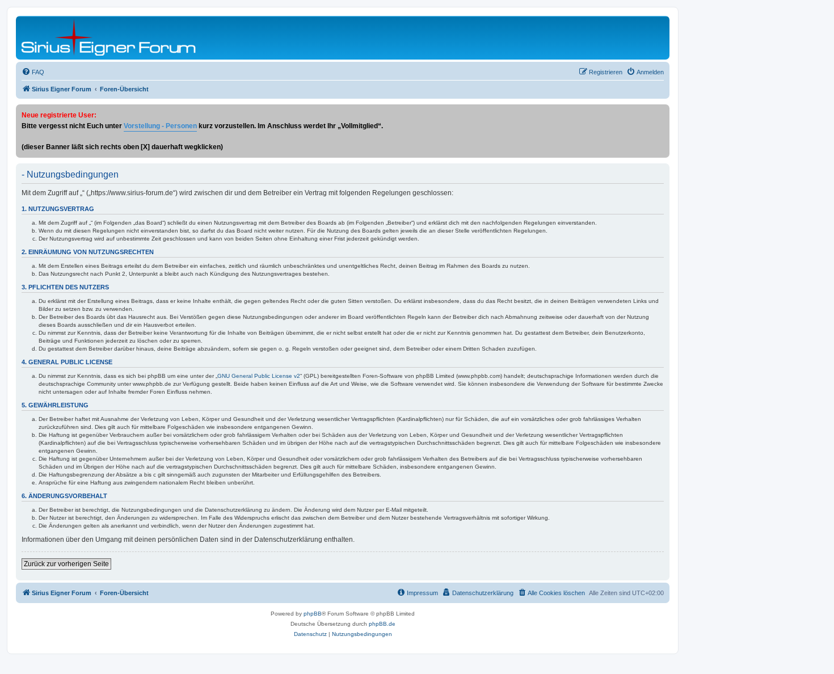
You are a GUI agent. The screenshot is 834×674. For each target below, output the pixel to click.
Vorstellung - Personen (160, 126)
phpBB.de (382, 624)
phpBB (313, 613)
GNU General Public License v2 (258, 376)
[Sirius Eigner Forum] (108, 38)
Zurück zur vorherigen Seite (66, 564)
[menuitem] (33, 72)
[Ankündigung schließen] (660, 113)
